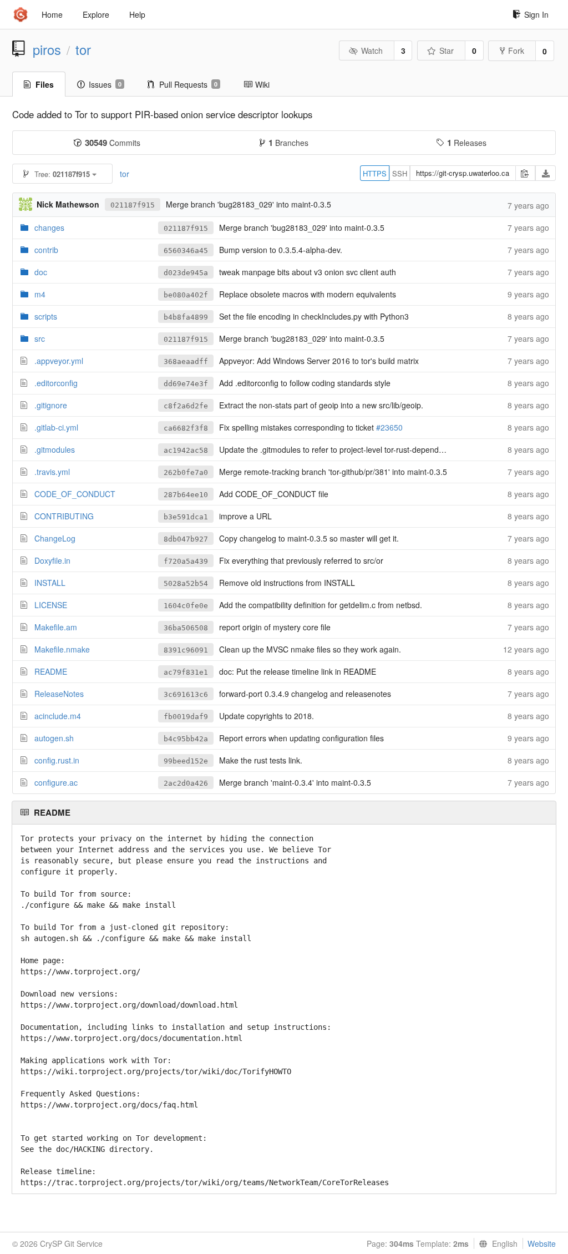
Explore (96, 14)
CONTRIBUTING (64, 516)
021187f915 (132, 205)
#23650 (389, 427)
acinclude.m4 (57, 715)
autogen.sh (54, 738)
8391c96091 (186, 650)
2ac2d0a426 (186, 783)
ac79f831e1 (186, 672)
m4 (39, 294)
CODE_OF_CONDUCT (74, 493)
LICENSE (50, 604)
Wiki (262, 84)
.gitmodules (54, 449)
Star (446, 50)
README (50, 671)
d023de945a (186, 273)
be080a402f (186, 295)
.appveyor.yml (58, 360)
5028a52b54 (186, 583)
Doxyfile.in (52, 560)
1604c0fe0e (186, 605)
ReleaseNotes (59, 693)
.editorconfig (56, 382)
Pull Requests (188, 84)
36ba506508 (186, 628)
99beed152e (186, 761)
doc (40, 271)
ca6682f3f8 (186, 428)
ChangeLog (54, 538)
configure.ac (56, 782)
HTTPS (375, 173)
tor (83, 49)
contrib (46, 249)
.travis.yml (52, 471)
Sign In (536, 14)
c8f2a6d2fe (186, 406)
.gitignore (50, 405)
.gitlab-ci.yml (56, 427)
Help (137, 14)
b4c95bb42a (186, 739)
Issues (105, 84)
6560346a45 (186, 250)
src (39, 338)
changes (49, 227)
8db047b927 (186, 539)
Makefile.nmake (62, 649)
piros (47, 49)
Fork (516, 50)
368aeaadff (186, 361)
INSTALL (49, 582)
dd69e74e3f (186, 384)
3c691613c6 (186, 694)
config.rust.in (56, 760)
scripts (45, 316)
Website (542, 1243)
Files (45, 84)
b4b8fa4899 (186, 317)
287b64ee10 (186, 495)
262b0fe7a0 (186, 472)
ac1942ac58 (186, 450)
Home (52, 14)
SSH (399, 173)
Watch (372, 50)
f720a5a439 (186, 561)
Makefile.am (55, 627)
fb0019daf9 (186, 716)
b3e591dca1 (186, 517)
